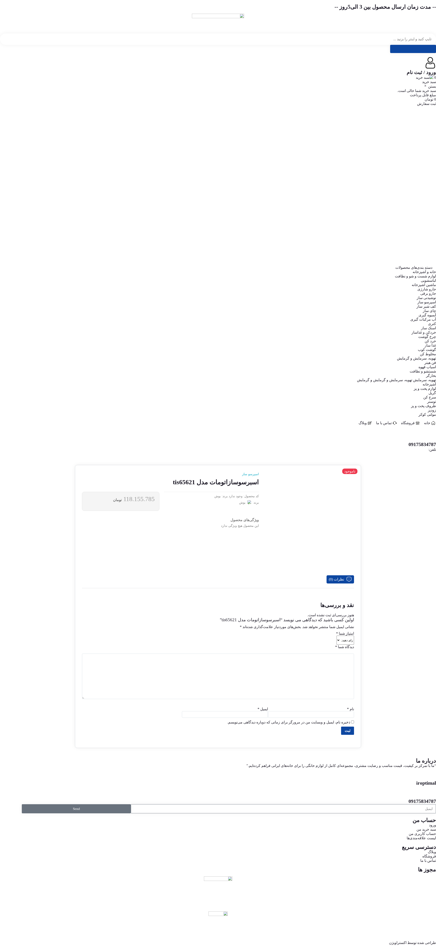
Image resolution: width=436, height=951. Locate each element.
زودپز (432, 259)
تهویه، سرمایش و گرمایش (416, 207)
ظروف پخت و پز (423, 254)
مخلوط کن (428, 203)
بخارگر (431, 224)
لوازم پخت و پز (425, 237)
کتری (432, 172)
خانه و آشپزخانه (424, 120)
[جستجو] (413, 49)
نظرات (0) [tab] (336, 579)
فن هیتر (430, 211)
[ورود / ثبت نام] (430, 62)
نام (350, 709)
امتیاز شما (345, 633)
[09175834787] (430, 791)
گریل (432, 241)
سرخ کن (429, 246)
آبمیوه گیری (427, 164)
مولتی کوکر (427, 263)
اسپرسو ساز (426, 151)
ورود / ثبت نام (421, 72)
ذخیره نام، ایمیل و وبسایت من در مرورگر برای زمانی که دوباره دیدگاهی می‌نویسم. (288, 722)
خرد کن (430, 190)
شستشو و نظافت (423, 220)
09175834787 (422, 801)
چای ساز (429, 159)
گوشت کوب (427, 198)
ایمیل (263, 709)
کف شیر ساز (426, 155)
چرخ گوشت (427, 185)
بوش (217, 496)
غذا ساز (430, 194)
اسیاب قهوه (427, 216)
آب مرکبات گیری (423, 168)
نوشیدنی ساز (426, 146)
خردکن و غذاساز (423, 181)
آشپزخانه (429, 233)
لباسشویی (428, 129)
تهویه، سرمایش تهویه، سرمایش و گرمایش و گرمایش (396, 229)
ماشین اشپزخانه (424, 133)
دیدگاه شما (344, 647)
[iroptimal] (430, 773)
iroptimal (426, 783)
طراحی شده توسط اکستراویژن (412, 943)
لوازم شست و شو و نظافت (415, 125)
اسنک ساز (428, 177)
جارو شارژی (426, 138)
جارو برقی (428, 142)
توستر (431, 250)
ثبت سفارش (426, 104)
